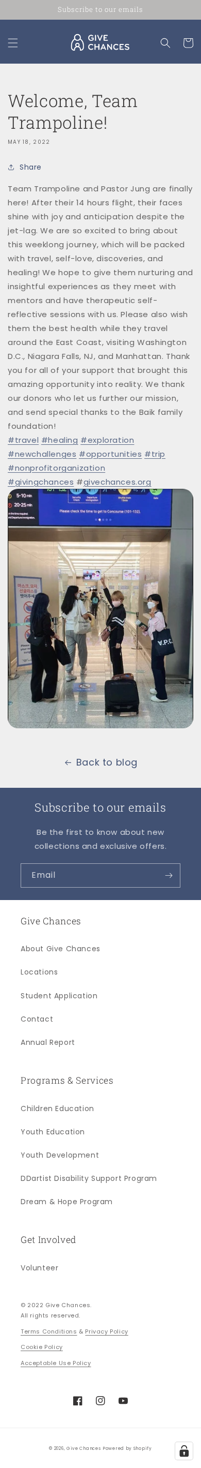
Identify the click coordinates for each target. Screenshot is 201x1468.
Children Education (57, 1108)
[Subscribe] (168, 875)
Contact (37, 1019)
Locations (39, 972)
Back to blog (107, 762)
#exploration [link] (107, 440)
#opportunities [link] (110, 453)
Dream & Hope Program (67, 1201)
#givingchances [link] (41, 481)
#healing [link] (59, 440)
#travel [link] (23, 440)
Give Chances (83, 1448)
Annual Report (48, 1042)
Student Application (59, 996)
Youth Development (60, 1155)
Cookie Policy (42, 1347)
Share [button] (31, 167)
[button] (13, 43)
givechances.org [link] (117, 481)
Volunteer (39, 1268)
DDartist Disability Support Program (89, 1178)
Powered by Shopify (127, 1448)
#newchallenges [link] (42, 453)
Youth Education (53, 1132)
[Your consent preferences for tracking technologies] (184, 1451)
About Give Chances (60, 948)
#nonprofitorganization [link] (56, 467)
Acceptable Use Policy (56, 1363)
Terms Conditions (49, 1331)
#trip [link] (154, 453)
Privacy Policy (106, 1331)
